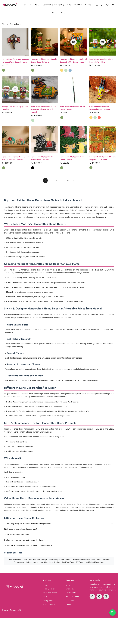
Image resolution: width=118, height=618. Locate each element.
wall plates (102, 504)
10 (68, 180)
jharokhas (44, 507)
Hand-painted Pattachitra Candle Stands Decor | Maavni (44, 60)
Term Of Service (49, 604)
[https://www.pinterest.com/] (92, 596)
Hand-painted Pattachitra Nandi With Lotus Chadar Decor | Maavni (43, 109)
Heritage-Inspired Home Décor (37, 562)
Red (99, 117)
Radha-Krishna (47, 287)
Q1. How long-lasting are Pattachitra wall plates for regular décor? (28, 524)
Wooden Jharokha (64, 559)
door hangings (33, 507)
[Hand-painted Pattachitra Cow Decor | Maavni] (73, 139)
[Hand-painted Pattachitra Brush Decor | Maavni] (73, 89)
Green (65, 70)
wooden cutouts (10, 510)
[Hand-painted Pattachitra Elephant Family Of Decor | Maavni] (15, 139)
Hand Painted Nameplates (94, 562)
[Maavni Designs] (10, 5)
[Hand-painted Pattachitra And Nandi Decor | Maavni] (44, 139)
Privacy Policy (48, 600)
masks (111, 507)
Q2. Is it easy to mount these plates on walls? (20, 529)
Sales (69, 4)
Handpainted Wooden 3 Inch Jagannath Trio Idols (101, 60)
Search (45, 585)
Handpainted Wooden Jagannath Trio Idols (15, 108)
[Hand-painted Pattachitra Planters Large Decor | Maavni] (102, 139)
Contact (88, 4)
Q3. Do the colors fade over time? (16, 534)
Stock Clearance (72, 596)
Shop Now (34, 4)
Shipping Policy (49, 588)
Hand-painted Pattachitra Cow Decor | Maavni (72, 158)
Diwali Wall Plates (68, 562)
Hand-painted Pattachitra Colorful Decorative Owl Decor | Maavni (73, 60)
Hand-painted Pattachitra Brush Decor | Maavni (72, 108)
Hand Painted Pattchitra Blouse (84, 559)
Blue (70, 70)
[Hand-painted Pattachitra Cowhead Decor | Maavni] (102, 89)
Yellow (61, 70)
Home (25, 4)
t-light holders (26, 510)
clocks (55, 507)
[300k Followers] (99, 596)
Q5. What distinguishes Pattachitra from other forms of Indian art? (28, 545)
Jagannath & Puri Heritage (54, 4)
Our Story (78, 4)
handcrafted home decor (75, 214)
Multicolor (3, 70)
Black (32, 167)
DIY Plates (79, 562)
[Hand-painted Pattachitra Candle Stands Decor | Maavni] (44, 42)
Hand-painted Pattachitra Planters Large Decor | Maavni (102, 158)
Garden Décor (51, 559)
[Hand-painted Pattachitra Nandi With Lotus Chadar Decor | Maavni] (44, 89)
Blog (68, 585)
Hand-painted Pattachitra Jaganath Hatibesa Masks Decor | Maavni (15, 60)
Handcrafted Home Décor (18, 559)
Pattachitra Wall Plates (37, 559)
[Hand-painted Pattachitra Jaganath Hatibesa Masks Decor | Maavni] (15, 42)
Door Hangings (54, 562)
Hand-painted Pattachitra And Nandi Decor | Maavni (42, 158)
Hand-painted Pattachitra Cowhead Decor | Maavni (99, 108)
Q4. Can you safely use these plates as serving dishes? (24, 540)
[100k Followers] (106, 596)
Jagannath (37, 287)
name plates (21, 507)
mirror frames (9, 507)
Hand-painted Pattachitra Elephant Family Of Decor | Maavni (15, 158)
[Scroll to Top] (113, 605)
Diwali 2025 (71, 592)
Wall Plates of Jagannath (19, 339)
